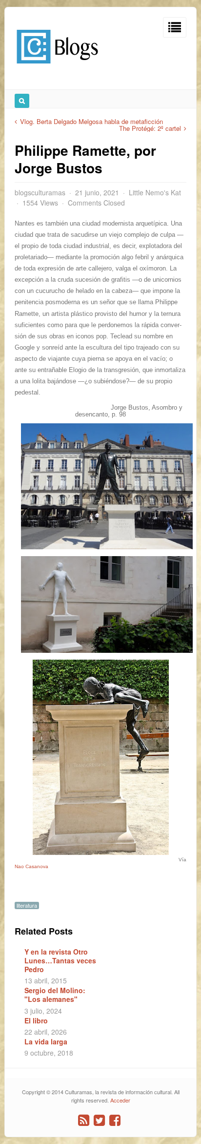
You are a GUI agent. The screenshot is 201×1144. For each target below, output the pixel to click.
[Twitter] (99, 1120)
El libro (36, 1020)
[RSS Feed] (83, 1120)
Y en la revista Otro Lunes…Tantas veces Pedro (60, 960)
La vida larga (45, 1041)
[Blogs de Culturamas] (57, 67)
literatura (27, 905)
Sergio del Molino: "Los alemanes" (54, 994)
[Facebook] (115, 1120)
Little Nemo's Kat (155, 192)
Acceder (120, 1100)
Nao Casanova (31, 866)
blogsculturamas (40, 192)
